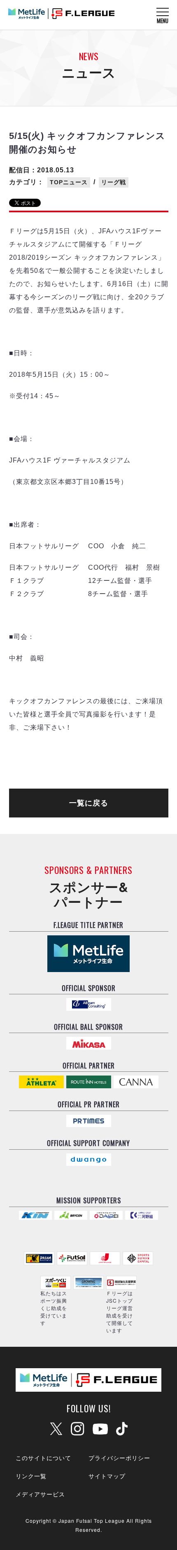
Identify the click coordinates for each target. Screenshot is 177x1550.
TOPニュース (69, 182)
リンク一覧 (31, 1476)
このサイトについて (43, 1458)
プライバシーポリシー (119, 1458)
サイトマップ (107, 1476)
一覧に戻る (88, 803)
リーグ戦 (113, 182)
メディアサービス (40, 1494)
